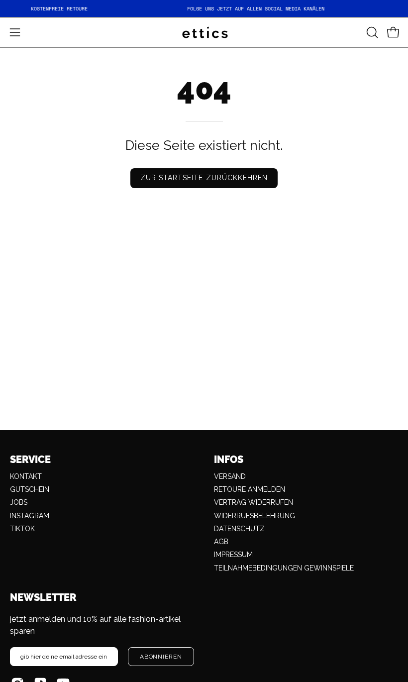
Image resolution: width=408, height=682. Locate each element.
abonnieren (161, 656)
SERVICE (30, 459)
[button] (371, 32)
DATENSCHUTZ (239, 529)
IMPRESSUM (233, 555)
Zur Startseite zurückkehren (204, 178)
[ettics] (204, 32)
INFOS (228, 459)
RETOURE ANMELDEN (249, 489)
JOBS (18, 502)
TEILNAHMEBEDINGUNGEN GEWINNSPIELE (284, 568)
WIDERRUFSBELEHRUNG (254, 516)
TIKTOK (22, 529)
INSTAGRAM (29, 516)
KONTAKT (26, 476)
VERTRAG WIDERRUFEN (253, 502)
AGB (221, 542)
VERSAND (230, 476)
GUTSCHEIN (29, 489)
